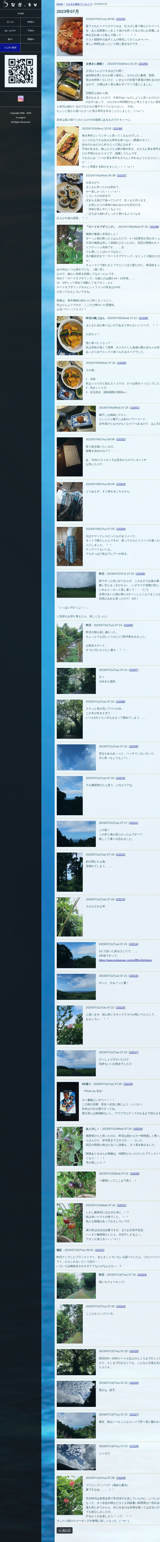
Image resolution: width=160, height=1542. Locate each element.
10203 (121, 484)
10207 (134, 669)
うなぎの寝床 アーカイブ (79, 4)
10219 (138, 1128)
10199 (143, 318)
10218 (128, 1084)
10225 (134, 1351)
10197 (122, 175)
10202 (121, 439)
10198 (154, 226)
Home (60, 4)
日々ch (10, 22)
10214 (134, 944)
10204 (121, 528)
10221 (122, 1205)
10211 (133, 822)
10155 (121, 19)
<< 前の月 (65, 1530)
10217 (134, 1052)
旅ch (10, 39)
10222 (100, 1250)
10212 (120, 854)
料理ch (31, 22)
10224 (121, 1306)
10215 (134, 975)
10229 (121, 1477)
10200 (122, 362)
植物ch (31, 39)
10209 (134, 746)
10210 (120, 778)
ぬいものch (10, 30)
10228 (134, 1446)
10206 (128, 625)
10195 (143, 63)
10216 (120, 1007)
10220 (135, 1173)
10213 (120, 899)
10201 (135, 407)
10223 (142, 1274)
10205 (140, 573)
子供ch (31, 30)
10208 (120, 701)
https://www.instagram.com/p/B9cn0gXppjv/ (125, 960)
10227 (134, 1414)
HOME (21, 13)
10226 (134, 1382)
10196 (118, 128)
